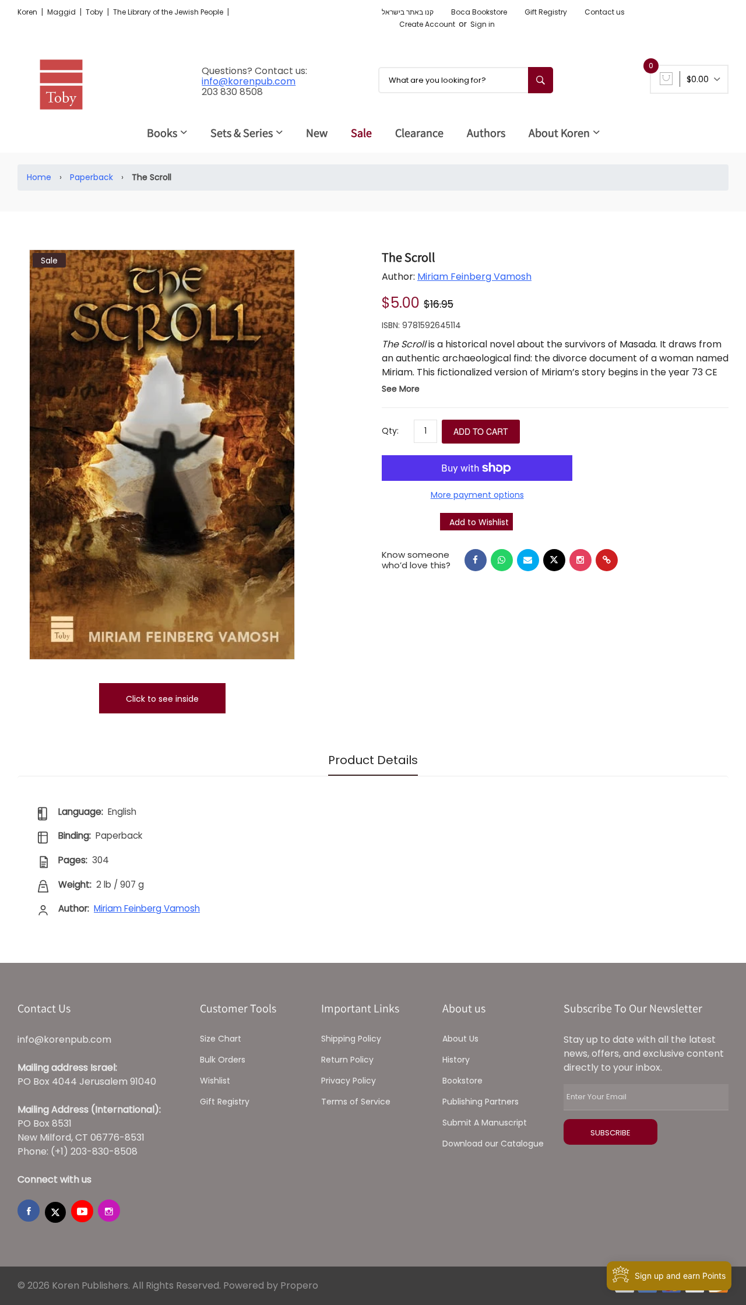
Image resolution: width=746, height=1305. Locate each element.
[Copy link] (607, 560)
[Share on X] (554, 560)
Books (162, 132)
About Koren (559, 132)
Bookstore (462, 1080)
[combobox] (465, 80)
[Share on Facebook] (476, 560)
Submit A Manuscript (484, 1122)
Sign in (482, 24)
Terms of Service (355, 1101)
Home (39, 177)
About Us (460, 1038)
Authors (486, 132)
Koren (28, 12)
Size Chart (220, 1038)
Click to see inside (162, 699)
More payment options (477, 495)
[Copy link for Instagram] (580, 560)
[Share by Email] (528, 560)
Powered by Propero (270, 1285)
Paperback (91, 177)
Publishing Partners (480, 1101)
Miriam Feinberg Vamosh (474, 276)
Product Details (373, 760)
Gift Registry (546, 12)
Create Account (427, 24)
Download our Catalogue (493, 1143)
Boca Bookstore (479, 12)
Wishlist (215, 1080)
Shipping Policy (351, 1038)
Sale (361, 132)
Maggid (62, 12)
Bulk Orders (222, 1059)
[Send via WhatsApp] (502, 560)
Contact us (605, 12)
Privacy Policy (348, 1080)
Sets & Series (241, 132)
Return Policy (347, 1059)
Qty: (390, 431)
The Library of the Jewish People (169, 12)
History (456, 1059)
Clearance (419, 132)
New (317, 132)
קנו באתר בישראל (408, 12)
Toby (95, 12)
